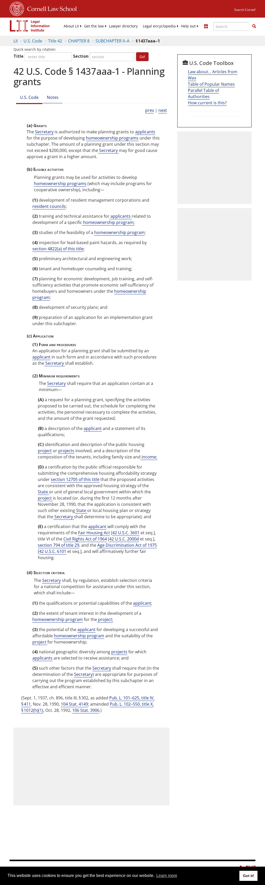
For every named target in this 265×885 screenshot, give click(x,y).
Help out (188, 26)
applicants (145, 132)
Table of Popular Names (211, 84)
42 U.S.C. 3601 (125, 533)
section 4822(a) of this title (58, 249)
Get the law (94, 26)
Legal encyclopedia (159, 26)
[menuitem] (71, 26)
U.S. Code (33, 41)
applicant (41, 357)
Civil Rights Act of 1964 (85, 539)
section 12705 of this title (75, 479)
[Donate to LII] (206, 26)
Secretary (44, 132)
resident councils (49, 206)
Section (81, 56)
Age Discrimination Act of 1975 (127, 545)
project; (105, 619)
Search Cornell (244, 10)
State (43, 492)
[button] (254, 26)
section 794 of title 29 (58, 545)
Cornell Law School (50, 8)
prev (149, 110)
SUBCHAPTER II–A (112, 41)
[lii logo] (30, 26)
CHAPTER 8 (79, 41)
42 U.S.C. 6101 (52, 551)
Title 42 (55, 41)
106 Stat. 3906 (85, 710)
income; (149, 457)
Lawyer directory (123, 26)
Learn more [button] (166, 875)
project (45, 451)
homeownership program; (108, 222)
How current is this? (207, 103)
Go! (142, 56)
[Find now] (254, 26)
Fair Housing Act (94, 533)
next (162, 110)
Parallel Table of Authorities (203, 93)
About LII (71, 26)
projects (66, 451)
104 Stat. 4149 (74, 704)
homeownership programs (112, 138)
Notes (52, 97)
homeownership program (119, 232)
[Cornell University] (17, 8)
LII (15, 41)
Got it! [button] (248, 876)
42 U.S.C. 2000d (124, 539)
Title (18, 56)
